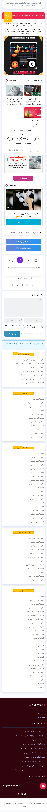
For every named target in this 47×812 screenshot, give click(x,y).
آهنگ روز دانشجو (38, 642)
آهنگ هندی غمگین (37, 522)
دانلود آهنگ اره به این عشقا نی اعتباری (27, 15)
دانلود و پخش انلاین (33, 232)
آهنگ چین (41, 713)
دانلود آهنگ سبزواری (37, 491)
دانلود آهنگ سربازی (37, 604)
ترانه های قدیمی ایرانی (36, 665)
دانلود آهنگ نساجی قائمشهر (34, 557)
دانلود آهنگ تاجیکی (37, 514)
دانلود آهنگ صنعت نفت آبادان (34, 561)
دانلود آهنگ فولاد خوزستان (35, 553)
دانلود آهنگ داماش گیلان (35, 569)
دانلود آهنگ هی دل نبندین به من (33, 761)
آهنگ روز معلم (39, 646)
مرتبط (21, 232)
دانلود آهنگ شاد (38, 684)
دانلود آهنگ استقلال (37, 542)
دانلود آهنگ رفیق (38, 623)
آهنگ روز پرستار (38, 638)
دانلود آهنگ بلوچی (37, 454)
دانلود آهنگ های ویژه (37, 399)
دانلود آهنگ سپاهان (37, 550)
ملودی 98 (41, 687)
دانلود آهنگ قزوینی (37, 480)
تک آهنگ (26, 278)
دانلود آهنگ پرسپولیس (36, 538)
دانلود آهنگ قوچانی (37, 495)
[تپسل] (6, 185)
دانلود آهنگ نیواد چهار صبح (35, 383)
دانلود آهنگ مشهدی (37, 499)
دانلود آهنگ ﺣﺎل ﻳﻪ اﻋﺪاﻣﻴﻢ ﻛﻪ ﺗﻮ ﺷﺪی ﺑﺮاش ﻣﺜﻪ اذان (26, 770)
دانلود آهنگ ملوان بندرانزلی (35, 565)
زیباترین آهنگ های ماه (36, 422)
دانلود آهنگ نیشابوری (37, 469)
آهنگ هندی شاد (38, 510)
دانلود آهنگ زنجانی (37, 461)
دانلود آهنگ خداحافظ (37, 676)
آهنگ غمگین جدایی (37, 631)
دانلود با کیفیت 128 (23, 242)
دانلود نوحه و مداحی (37, 437)
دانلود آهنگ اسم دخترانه (35, 403)
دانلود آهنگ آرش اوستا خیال (34, 367)
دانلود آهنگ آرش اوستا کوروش (34, 360)
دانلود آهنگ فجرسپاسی (36, 572)
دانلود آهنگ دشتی (37, 488)
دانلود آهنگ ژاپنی (38, 672)
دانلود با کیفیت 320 (23, 248)
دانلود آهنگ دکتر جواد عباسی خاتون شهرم (30, 364)
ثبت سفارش (23, 221)
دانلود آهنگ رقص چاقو (36, 600)
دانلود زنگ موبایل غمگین (36, 619)
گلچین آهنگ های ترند (36, 669)
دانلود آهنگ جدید (38, 414)
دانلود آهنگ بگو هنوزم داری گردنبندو (32, 379)
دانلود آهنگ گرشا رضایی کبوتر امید (33, 766)
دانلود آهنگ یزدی (38, 457)
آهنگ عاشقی (39, 650)
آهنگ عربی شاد (38, 503)
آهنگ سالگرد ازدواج (37, 661)
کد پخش (12, 232)
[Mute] (11, 207)
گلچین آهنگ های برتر (36, 426)
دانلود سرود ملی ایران (37, 580)
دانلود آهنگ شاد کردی (36, 484)
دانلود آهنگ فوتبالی (37, 411)
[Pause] (8, 207)
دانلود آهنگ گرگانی (37, 473)
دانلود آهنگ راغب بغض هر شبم (33, 371)
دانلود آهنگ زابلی (38, 518)
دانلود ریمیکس (39, 433)
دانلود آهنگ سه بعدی (36, 608)
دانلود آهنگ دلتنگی (37, 680)
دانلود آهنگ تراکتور (37, 546)
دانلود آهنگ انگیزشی (37, 597)
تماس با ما (41, 717)
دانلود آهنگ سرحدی (37, 465)
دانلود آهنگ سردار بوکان (36, 576)
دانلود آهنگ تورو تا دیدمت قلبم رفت (32, 375)
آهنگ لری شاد (39, 507)
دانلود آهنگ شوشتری (37, 476)
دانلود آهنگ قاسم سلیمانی (35, 612)
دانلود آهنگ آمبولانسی (36, 627)
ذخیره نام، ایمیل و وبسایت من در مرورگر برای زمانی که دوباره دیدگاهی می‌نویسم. (22, 327)
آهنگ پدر (40, 653)
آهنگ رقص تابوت (38, 634)
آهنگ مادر (40, 657)
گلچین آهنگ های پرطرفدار (35, 615)
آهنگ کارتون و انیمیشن (36, 418)
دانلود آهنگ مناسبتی (37, 407)
